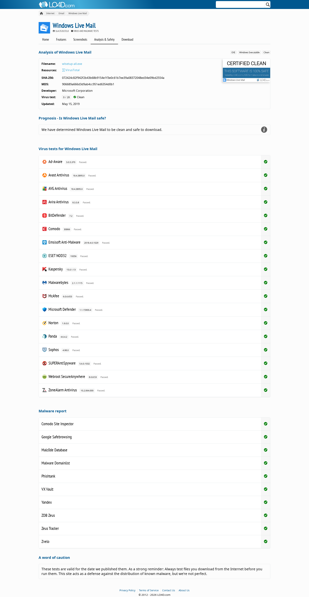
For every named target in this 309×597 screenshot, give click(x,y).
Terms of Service (149, 590)
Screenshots (80, 39)
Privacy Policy (127, 590)
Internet (50, 13)
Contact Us (168, 590)
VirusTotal (72, 70)
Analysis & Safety (104, 39)
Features (61, 39)
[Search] (268, 4)
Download (127, 39)
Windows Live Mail (77, 13)
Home (45, 39)
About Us (184, 590)
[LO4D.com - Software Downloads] (41, 13)
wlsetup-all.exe (72, 64)
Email (61, 13)
